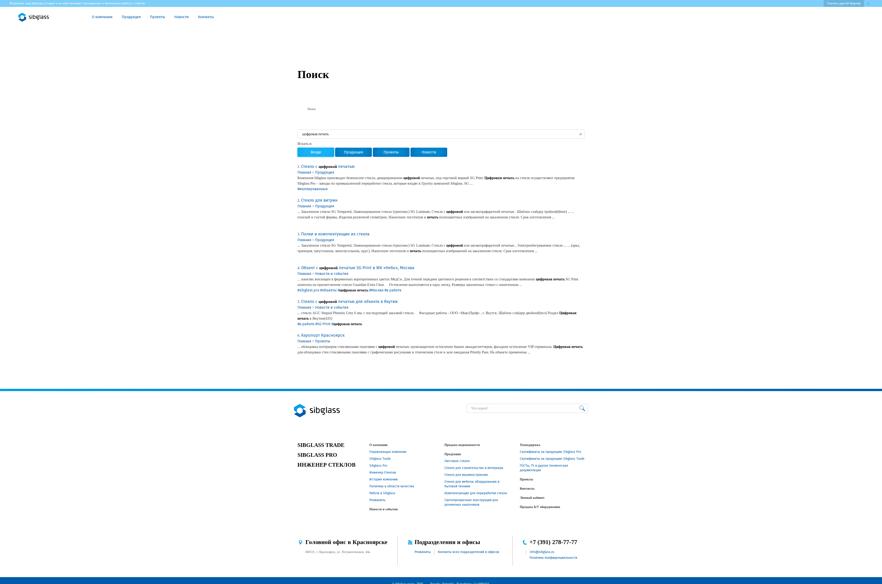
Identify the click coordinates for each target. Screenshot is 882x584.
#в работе (392, 290)
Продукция (131, 17)
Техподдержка (530, 445)
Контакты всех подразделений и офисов (468, 552)
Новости (181, 17)
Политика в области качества (391, 486)
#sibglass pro (308, 290)
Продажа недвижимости (462, 445)
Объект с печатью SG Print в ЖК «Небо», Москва (357, 267)
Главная (304, 172)
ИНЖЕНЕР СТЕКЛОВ (326, 465)
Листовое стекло (457, 461)
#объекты (328, 290)
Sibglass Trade (380, 459)
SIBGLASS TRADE (321, 445)
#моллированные (312, 189)
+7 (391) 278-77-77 (553, 542)
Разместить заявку (815, 17)
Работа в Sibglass (382, 493)
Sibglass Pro (378, 466)
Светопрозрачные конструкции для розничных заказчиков (471, 502)
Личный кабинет (532, 497)
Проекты (157, 17)
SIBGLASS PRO (317, 455)
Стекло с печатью (328, 166)
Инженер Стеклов (382, 472)
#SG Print (323, 324)
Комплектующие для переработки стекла (475, 493)
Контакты (206, 17)
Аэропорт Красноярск (323, 335)
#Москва (376, 290)
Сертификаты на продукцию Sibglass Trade (552, 459)
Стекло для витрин (319, 200)
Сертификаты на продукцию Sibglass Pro (550, 452)
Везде (316, 152)
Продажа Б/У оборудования (540, 507)
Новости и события (331, 273)
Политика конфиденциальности (553, 558)
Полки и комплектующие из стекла (335, 234)
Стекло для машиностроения (466, 475)
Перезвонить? (804, 17)
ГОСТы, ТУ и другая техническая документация (544, 468)
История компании (383, 479)
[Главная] (299, 109)
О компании (102, 17)
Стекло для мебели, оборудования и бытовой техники (471, 484)
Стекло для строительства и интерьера (473, 468)
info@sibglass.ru (542, 552)
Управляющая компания (388, 452)
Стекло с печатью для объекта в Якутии (349, 301)
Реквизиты (377, 500)
